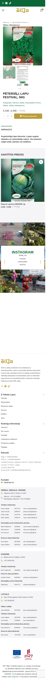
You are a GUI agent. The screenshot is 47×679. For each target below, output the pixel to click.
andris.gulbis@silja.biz (29, 514)
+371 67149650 (15, 496)
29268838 (17, 570)
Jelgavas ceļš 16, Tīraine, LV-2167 (15, 493)
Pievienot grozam (29, 116)
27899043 (17, 620)
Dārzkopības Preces (19, 22)
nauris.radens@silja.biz (30, 544)
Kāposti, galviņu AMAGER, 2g (13, 204)
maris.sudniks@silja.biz (30, 517)
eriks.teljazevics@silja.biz (30, 570)
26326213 (17, 532)
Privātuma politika (7, 443)
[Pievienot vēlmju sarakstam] (41, 162)
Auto (2, 418)
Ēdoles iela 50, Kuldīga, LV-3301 (14, 557)
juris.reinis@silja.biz (29, 620)
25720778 (17, 514)
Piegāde (4, 447)
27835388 (17, 529)
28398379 (17, 511)
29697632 (17, 544)
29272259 (17, 635)
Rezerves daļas (7, 406)
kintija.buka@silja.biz (29, 584)
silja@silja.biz (9, 482)
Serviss (4, 410)
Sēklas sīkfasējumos (11, 25)
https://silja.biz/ (13, 677)
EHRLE (4, 414)
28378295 (17, 541)
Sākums (6, 22)
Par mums (5, 431)
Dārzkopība (5, 402)
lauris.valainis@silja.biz (30, 617)
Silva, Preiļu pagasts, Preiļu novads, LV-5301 (18, 597)
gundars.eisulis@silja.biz (30, 577)
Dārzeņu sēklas (18, 103)
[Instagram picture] (34, 234)
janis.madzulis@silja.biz (30, 610)
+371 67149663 (25, 499)
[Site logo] (22, 10)
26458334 (17, 577)
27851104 (17, 517)
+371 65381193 (9, 600)
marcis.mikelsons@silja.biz (31, 526)
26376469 (17, 617)
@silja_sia (23, 255)
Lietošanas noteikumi (9, 439)
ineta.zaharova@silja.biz (30, 627)
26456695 (17, 627)
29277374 (17, 508)
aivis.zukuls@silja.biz (29, 635)
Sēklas (5, 105)
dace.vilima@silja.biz (29, 541)
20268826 (17, 526)
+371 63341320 (9, 560)
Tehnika (4, 398)
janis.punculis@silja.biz (30, 511)
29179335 (17, 610)
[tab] (6, 129)
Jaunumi (4, 427)
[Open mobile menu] (3, 10)
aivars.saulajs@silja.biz (30, 508)
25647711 (17, 584)
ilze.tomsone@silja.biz (29, 532)
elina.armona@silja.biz (29, 529)
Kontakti (4, 435)
